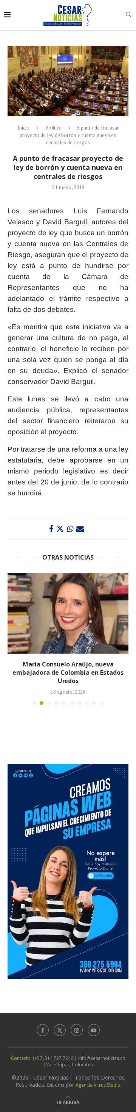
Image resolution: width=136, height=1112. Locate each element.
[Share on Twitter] (60, 529)
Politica (53, 127)
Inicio (23, 127)
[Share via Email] (80, 529)
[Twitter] (60, 1030)
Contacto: (22, 1058)
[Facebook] (43, 1030)
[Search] (128, 15)
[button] (14, 638)
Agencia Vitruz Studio (98, 1085)
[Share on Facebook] (51, 529)
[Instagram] (77, 1030)
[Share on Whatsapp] (70, 529)
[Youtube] (94, 1030)
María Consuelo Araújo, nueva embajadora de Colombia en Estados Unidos (68, 672)
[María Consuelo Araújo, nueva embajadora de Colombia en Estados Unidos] (68, 613)
